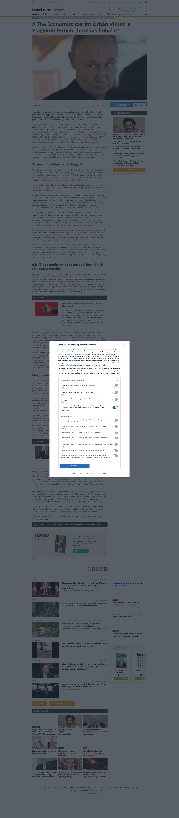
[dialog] (89, 409)
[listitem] (89, 380)
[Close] (125, 345)
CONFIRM (74, 466)
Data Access (89, 473)
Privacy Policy (101, 473)
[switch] (115, 385)
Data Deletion (77, 473)
